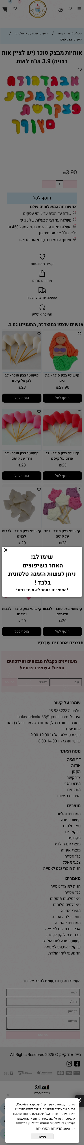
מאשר (42, 1136)
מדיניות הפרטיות (49, 1129)
